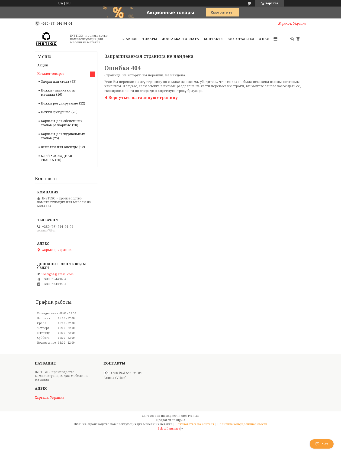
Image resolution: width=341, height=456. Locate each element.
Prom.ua (193, 416)
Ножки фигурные (55, 112)
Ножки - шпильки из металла (58, 92)
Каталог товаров (50, 73)
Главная (129, 39)
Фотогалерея (241, 39)
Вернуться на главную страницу (143, 97)
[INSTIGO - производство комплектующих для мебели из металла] (51, 39)
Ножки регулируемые (59, 103)
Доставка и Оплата (180, 39)
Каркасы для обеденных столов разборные (61, 123)
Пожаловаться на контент (194, 424)
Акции (42, 65)
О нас (264, 39)
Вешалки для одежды (59, 147)
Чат (325, 444)
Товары (149, 39)
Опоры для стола (55, 81)
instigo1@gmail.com (58, 274)
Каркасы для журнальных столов (63, 136)
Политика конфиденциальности (242, 424)
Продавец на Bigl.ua (170, 420)
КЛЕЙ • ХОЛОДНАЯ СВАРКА (56, 157)
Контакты (214, 39)
